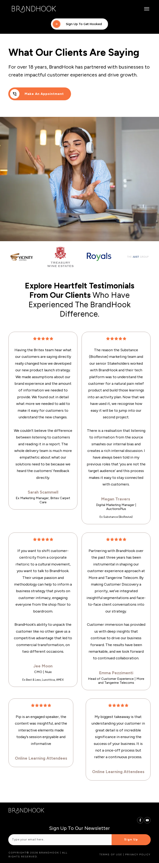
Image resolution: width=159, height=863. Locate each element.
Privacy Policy (138, 854)
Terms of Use (110, 854)
